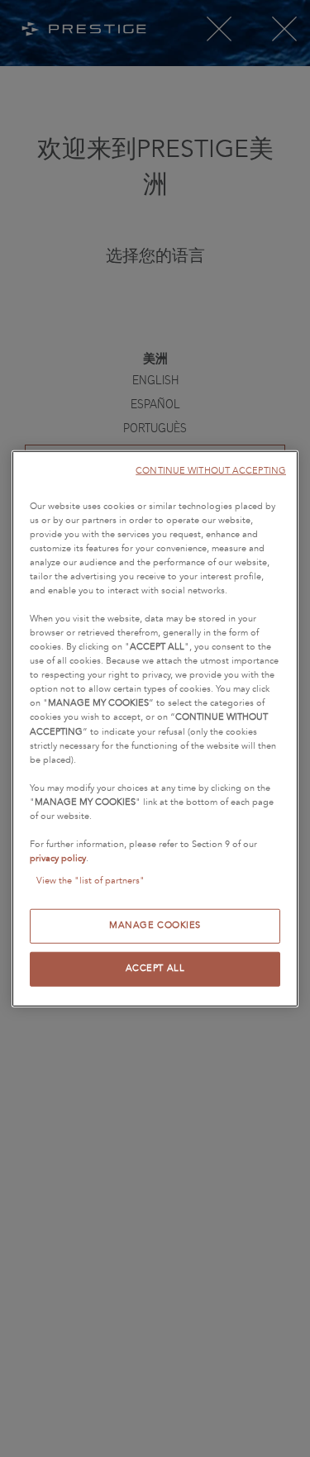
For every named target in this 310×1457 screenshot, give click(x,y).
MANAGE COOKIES (155, 925)
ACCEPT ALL (155, 968)
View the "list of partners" (90, 881)
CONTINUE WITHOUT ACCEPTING (211, 469)
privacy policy (58, 858)
